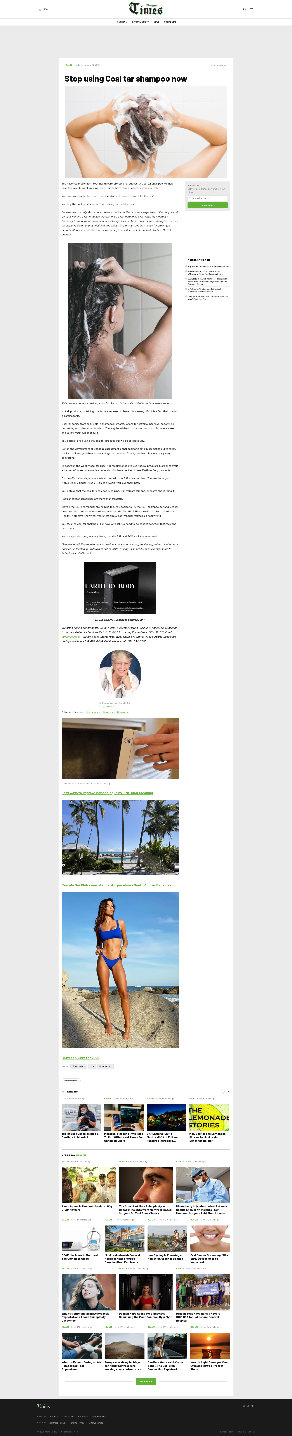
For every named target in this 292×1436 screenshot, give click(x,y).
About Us (53, 1416)
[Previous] (222, 1091)
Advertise (83, 1416)
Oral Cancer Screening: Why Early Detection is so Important (209, 1258)
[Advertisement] (146, 42)
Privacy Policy (226, 1432)
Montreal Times (57, 1423)
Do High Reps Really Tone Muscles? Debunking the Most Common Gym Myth (145, 1315)
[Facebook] (248, 1406)
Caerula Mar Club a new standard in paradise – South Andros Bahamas (116, 885)
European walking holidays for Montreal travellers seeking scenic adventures (123, 1365)
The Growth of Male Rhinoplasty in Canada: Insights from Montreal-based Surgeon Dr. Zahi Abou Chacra (145, 1210)
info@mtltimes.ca (107, 706)
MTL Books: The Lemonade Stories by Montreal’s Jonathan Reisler (205, 290)
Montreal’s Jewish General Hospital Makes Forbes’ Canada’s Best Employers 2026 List (122, 1260)
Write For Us (98, 1416)
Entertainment (140, 22)
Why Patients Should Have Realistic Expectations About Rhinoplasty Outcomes (85, 1317)
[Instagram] (243, 1406)
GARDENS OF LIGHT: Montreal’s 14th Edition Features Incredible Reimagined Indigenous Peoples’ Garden (207, 281)
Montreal (121, 22)
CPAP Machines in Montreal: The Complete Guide (80, 1256)
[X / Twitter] (252, 1406)
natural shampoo (71, 1081)
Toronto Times (77, 1423)
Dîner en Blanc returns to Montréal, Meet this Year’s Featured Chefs (208, 297)
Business (109, 1098)
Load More (146, 1381)
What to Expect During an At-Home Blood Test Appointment (81, 1365)
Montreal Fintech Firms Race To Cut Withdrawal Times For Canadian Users (205, 272)
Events (151, 1098)
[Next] (228, 1091)
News (156, 22)
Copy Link (107, 1066)
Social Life (170, 22)
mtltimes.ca (91, 712)
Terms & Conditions (245, 1432)
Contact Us (68, 1416)
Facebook (80, 1066)
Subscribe (207, 205)
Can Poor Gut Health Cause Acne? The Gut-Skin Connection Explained (166, 1365)
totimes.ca (107, 712)
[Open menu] (251, 9)
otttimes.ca (122, 712)
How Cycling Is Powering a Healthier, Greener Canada (165, 1256)
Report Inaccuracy (218, 65)
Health (69, 65)
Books (192, 1098)
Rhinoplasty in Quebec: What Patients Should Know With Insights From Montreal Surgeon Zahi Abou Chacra (202, 1210)
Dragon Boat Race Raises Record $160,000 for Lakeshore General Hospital (198, 1317)
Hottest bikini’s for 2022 (80, 1058)
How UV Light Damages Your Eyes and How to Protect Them (209, 1365)
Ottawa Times (96, 1423)
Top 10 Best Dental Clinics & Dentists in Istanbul (209, 266)
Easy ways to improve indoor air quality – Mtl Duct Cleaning (107, 793)
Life (64, 1098)
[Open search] (244, 9)
